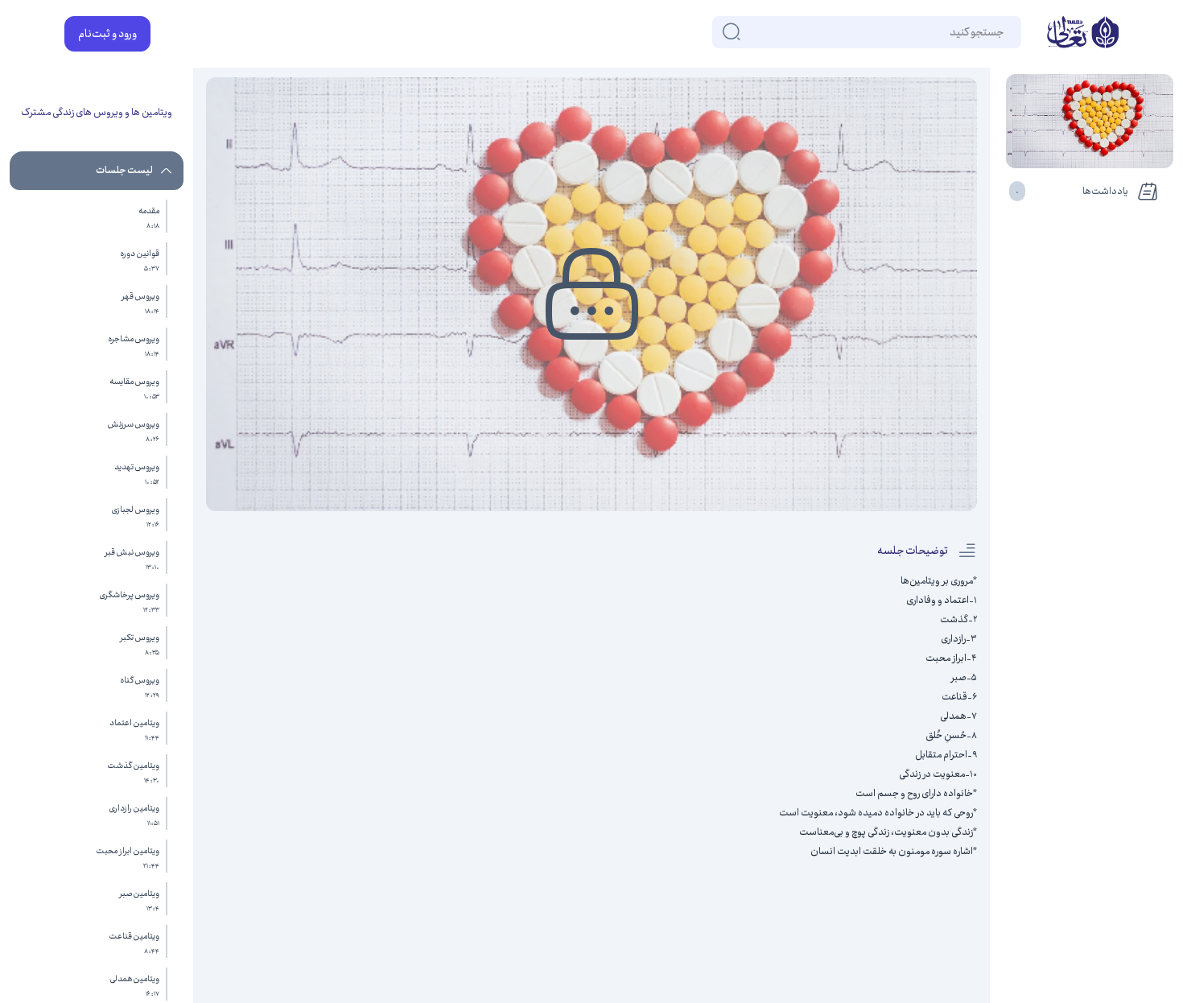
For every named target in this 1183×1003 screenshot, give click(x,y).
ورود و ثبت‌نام (107, 34)
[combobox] (1003, 32)
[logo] (1083, 34)
